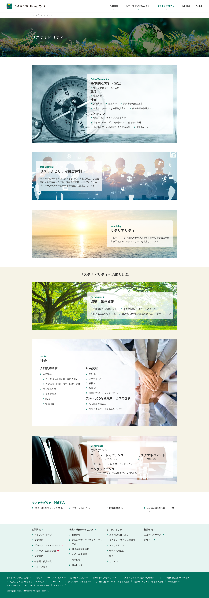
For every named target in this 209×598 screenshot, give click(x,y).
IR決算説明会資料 (80, 549)
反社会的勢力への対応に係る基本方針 (111, 127)
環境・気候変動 (116, 551)
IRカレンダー (78, 565)
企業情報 (36, 529)
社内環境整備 (49, 389)
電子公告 (76, 559)
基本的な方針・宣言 (119, 535)
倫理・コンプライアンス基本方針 (109, 117)
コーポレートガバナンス (105, 459)
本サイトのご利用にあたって (19, 578)
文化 (91, 374)
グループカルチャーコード (47, 545)
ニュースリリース (152, 535)
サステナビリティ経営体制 (61, 171)
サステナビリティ (115, 529)
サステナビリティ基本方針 (106, 88)
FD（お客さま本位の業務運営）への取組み (25, 582)
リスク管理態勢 (148, 459)
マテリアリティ (123, 230)
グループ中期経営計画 (45, 551)
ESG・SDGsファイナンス (47, 508)
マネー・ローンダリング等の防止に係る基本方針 (117, 122)
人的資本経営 (49, 368)
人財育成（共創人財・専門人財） (61, 379)
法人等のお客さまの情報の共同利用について (142, 578)
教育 (91, 388)
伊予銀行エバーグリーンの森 (137, 309)
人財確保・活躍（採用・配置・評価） (63, 384)
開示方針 (112, 103)
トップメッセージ (43, 535)
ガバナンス (114, 561)
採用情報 (148, 529)
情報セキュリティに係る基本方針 (105, 409)
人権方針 (97, 103)
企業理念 (38, 540)
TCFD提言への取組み (103, 309)
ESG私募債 (114, 508)
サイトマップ (60, 585)
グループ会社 (40, 567)
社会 (111, 556)
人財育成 (47, 374)
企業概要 (38, 556)
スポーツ (93, 379)
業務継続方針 (173, 582)
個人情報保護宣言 (97, 404)
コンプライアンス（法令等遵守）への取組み (115, 473)
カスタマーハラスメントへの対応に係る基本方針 (28, 585)
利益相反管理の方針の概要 (177, 578)
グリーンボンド (79, 508)
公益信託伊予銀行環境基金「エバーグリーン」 (145, 314)
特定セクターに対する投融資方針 (109, 108)
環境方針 (97, 96)
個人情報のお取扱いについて (105, 578)
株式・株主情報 (79, 554)
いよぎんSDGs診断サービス (160, 508)
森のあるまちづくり (103, 314)
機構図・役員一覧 (43, 561)
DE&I (47, 399)
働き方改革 (50, 394)
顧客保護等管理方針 (142, 108)
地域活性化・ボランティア (102, 393)
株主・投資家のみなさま (81, 529)
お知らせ (148, 540)
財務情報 (76, 535)
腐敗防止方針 (142, 127)
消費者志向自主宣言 (133, 103)
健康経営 (49, 403)
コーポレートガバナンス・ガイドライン (112, 464)
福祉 (91, 383)
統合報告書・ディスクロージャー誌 (87, 542)
